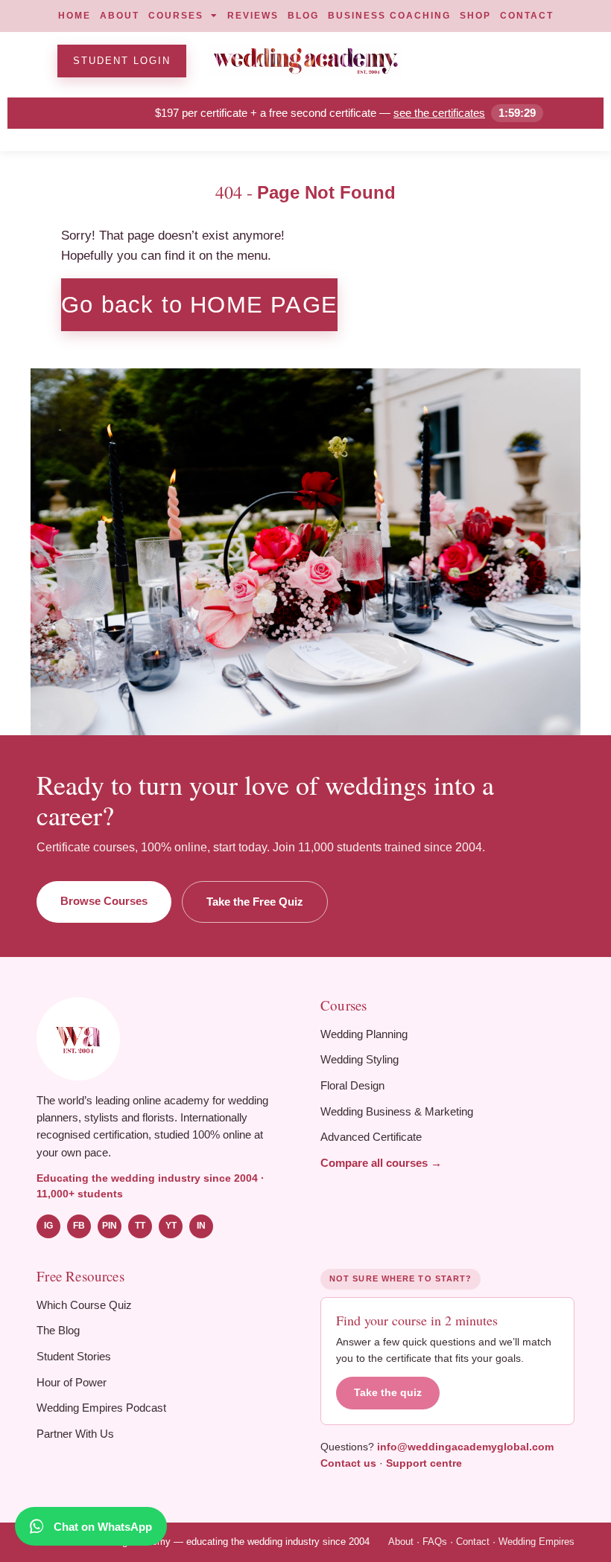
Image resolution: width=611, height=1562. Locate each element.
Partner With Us (75, 1433)
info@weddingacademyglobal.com (465, 1447)
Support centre (424, 1463)
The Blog (58, 1330)
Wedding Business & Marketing (396, 1111)
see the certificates (439, 112)
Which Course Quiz (84, 1305)
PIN (109, 1225)
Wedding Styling (359, 1059)
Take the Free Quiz (254, 901)
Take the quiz (388, 1392)
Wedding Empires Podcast (101, 1407)
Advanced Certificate (371, 1136)
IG (48, 1225)
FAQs (434, 1541)
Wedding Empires (536, 1541)
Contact (473, 1541)
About (401, 1541)
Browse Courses (104, 900)
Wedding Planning (364, 1034)
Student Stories (74, 1356)
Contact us (348, 1463)
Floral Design (352, 1085)
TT (140, 1225)
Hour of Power (72, 1382)
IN (201, 1225)
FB (79, 1225)
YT (171, 1225)
